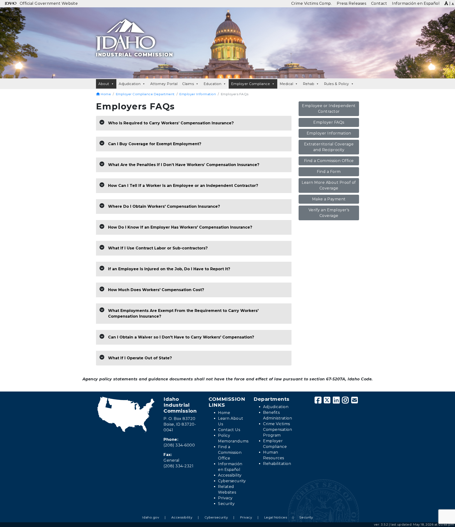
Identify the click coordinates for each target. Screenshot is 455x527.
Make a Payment (329, 199)
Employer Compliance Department (145, 94)
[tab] (193, 123)
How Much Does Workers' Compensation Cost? (156, 290)
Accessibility (230, 475)
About (103, 84)
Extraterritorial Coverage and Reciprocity (329, 147)
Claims (188, 84)
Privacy (225, 498)
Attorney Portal (164, 84)
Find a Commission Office (329, 160)
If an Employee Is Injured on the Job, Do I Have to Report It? (169, 269)
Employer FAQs (328, 122)
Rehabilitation (277, 463)
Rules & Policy (336, 84)
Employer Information (197, 94)
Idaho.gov (150, 517)
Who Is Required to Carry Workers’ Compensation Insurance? (171, 123)
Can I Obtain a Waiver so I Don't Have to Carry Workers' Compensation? (181, 337)
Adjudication (130, 84)
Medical (286, 84)
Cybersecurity (232, 481)
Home (105, 94)
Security (226, 503)
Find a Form (329, 171)
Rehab (308, 84)
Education (213, 84)
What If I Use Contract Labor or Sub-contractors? (158, 248)
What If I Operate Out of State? (140, 358)
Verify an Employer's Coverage (329, 213)
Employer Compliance (250, 84)
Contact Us (229, 430)
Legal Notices (275, 517)
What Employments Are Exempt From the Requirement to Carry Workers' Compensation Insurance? (183, 313)
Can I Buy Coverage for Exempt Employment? (154, 144)
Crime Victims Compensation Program (277, 429)
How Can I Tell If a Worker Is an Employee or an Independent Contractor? (183, 185)
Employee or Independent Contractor (329, 109)
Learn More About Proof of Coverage (329, 185)
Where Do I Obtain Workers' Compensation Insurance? (164, 206)
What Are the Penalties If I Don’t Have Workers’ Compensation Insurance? (183, 164)
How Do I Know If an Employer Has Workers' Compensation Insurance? (180, 227)
